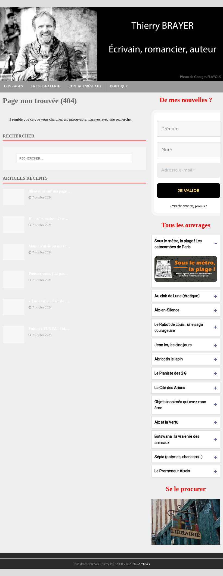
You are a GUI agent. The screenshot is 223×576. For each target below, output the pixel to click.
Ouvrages (13, 86)
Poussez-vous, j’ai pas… (48, 274)
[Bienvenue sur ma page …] (13, 202)
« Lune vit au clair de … (49, 301)
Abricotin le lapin (168, 359)
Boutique (119, 86)
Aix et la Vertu (166, 422)
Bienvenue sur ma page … (50, 191)
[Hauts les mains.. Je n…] (13, 230)
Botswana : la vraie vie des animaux (176, 439)
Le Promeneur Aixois (172, 471)
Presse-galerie (45, 86)
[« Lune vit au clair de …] (13, 312)
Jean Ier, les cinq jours (173, 345)
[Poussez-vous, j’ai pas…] (13, 285)
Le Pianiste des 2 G (170, 373)
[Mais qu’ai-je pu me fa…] (13, 257)
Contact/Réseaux (85, 86)
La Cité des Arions (169, 387)
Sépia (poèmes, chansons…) (178, 457)
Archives (144, 564)
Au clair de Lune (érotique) (177, 296)
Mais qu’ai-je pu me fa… (49, 246)
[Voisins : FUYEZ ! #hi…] (13, 340)
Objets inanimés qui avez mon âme (180, 405)
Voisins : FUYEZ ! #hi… (49, 329)
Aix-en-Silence (166, 310)
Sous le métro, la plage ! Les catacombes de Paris (178, 244)
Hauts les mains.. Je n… (48, 219)
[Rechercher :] (74, 158)
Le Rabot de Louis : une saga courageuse (178, 327)
